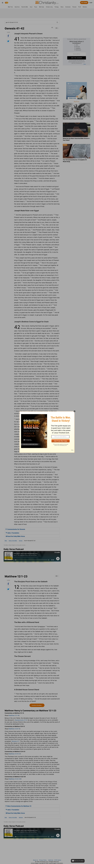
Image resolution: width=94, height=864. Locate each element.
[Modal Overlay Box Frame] (47, 432)
